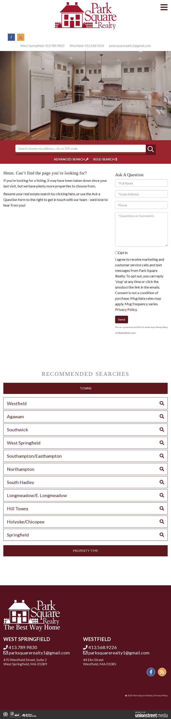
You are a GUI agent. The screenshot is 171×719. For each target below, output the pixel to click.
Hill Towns (17, 508)
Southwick (17, 429)
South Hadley (20, 482)
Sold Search (104, 159)
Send (121, 319)
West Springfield (24, 442)
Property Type (85, 551)
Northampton (20, 469)
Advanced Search (69, 159)
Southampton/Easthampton (34, 456)
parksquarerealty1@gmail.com (130, 45)
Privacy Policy (126, 309)
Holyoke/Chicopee (26, 521)
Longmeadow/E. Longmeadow (37, 495)
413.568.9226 (94, 45)
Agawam (15, 416)
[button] (151, 149)
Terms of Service (124, 333)
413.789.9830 (54, 45)
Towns (86, 388)
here (71, 194)
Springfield (18, 534)
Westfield (17, 403)
